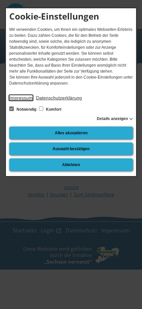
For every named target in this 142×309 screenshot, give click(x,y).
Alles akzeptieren (71, 133)
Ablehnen (71, 164)
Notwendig (26, 109)
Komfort (53, 109)
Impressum (21, 97)
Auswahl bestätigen (71, 149)
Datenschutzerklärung (59, 97)
